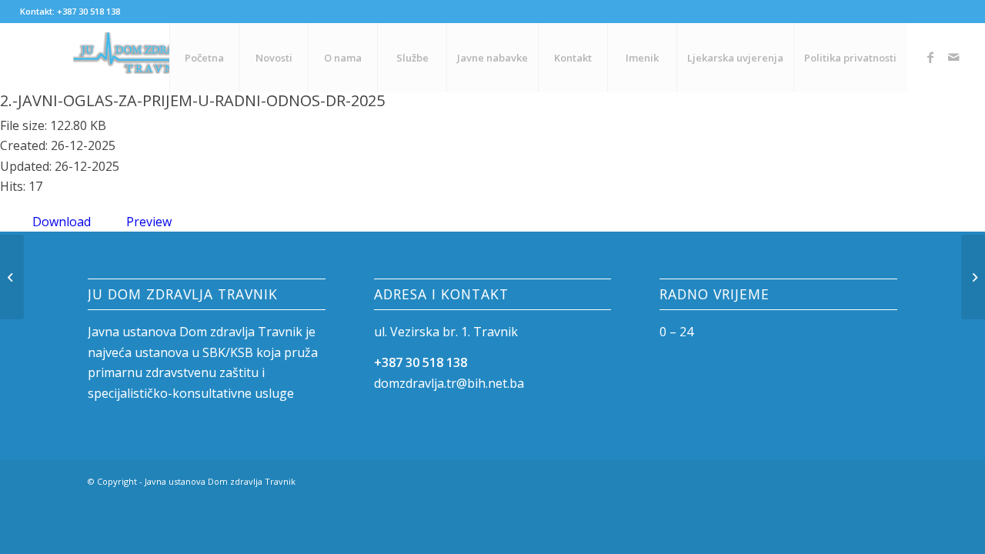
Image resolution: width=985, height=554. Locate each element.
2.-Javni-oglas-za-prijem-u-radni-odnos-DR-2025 (192, 100)
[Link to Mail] (953, 56)
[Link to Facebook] (930, 56)
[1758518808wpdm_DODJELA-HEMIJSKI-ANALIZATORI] (12, 277)
